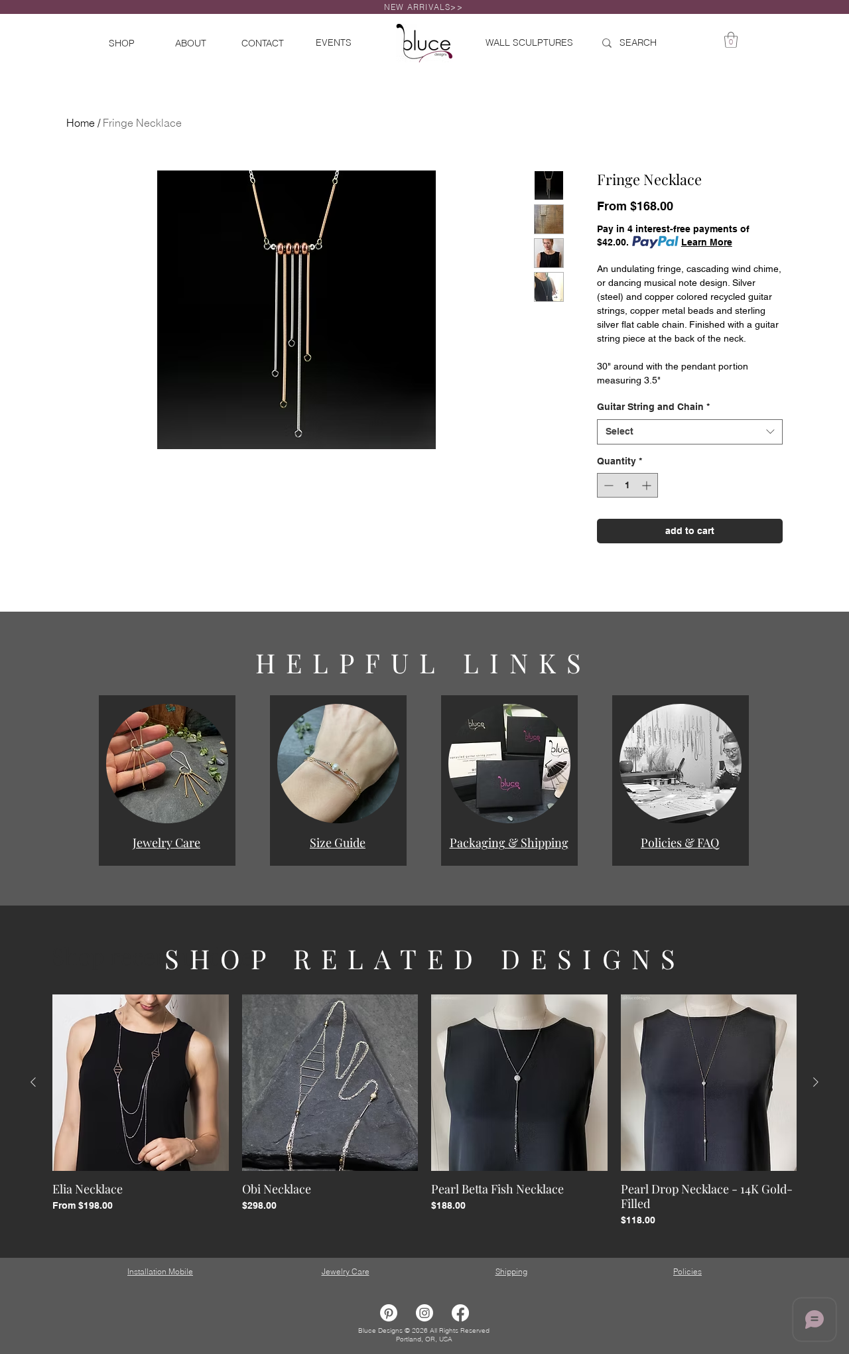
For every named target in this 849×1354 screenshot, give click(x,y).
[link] (731, 40)
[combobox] (690, 431)
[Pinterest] (388, 1312)
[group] (424, 1111)
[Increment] (647, 485)
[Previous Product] (33, 1082)
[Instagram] (424, 1312)
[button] (167, 763)
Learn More (706, 242)
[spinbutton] (627, 485)
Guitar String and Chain (653, 406)
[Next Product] (816, 1082)
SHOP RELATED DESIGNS (425, 958)
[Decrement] (607, 485)
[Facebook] (460, 1312)
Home (80, 122)
